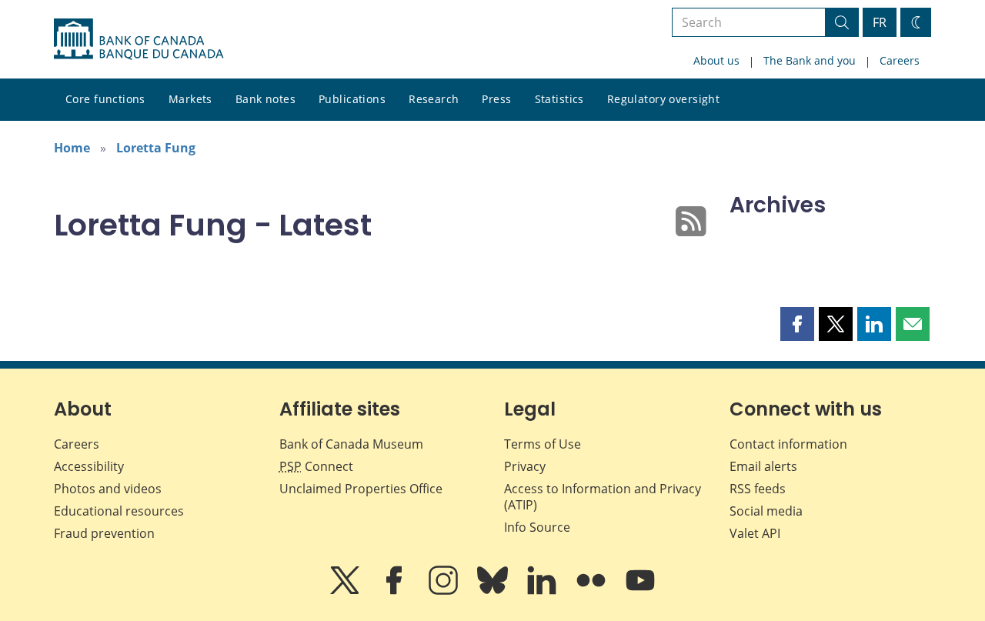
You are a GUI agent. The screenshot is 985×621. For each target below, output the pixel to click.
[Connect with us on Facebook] (395, 591)
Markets (190, 99)
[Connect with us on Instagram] (444, 591)
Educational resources (119, 510)
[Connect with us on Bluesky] (494, 591)
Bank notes (265, 99)
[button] (797, 324)
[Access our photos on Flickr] (592, 591)
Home (72, 147)
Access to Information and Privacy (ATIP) (602, 496)
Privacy (525, 466)
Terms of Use (542, 444)
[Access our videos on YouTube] (640, 591)
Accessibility (89, 466)
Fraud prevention (104, 533)
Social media (766, 510)
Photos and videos (108, 488)
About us (716, 60)
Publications (352, 99)
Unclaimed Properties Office (360, 488)
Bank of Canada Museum (351, 444)
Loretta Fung (155, 147)
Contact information (788, 444)
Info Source (537, 527)
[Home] (138, 39)
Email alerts (763, 466)
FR (879, 22)
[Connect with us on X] (346, 591)
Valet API (755, 533)
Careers (900, 60)
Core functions (105, 99)
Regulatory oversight (663, 99)
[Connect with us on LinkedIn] (543, 591)
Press (496, 99)
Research (434, 99)
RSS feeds (758, 488)
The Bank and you (809, 60)
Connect (316, 466)
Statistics (559, 99)
